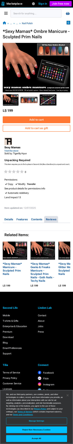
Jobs (40, 326)
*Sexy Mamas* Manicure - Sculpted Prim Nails (12, 269)
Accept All (36, 438)
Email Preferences (12, 348)
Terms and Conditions (23, 415)
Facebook (48, 372)
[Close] (67, 395)
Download (8, 337)
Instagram (48, 384)
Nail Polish (27, 23)
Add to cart (36, 119)
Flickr (46, 378)
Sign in (42, 3)
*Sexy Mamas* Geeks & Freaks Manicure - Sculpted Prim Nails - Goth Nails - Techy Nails (42, 272)
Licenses (7, 389)
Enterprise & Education (15, 326)
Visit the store (11, 150)
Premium (7, 331)
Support (7, 353)
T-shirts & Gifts (10, 320)
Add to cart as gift (36, 128)
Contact (42, 315)
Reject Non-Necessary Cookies (36, 430)
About (41, 320)
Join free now (60, 3)
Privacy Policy (10, 378)
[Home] (4, 23)
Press (41, 331)
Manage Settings (36, 421)
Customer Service (12, 383)
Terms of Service (11, 372)
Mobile (6, 315)
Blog (5, 342)
